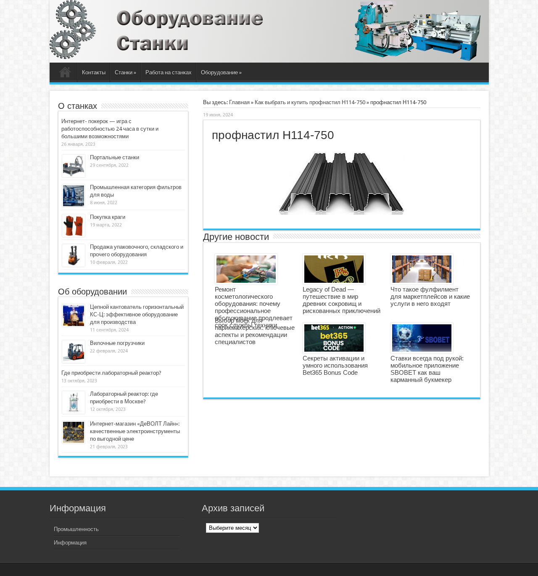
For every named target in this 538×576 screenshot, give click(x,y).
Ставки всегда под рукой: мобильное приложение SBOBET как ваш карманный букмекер (427, 369)
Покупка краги (107, 217)
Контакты (93, 72)
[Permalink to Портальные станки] (73, 166)
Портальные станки (114, 157)
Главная (65, 73)
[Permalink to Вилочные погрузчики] (73, 351)
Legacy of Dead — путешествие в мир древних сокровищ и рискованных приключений (341, 300)
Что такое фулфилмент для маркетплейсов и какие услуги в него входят (430, 296)
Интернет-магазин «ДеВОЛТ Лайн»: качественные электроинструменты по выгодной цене (135, 431)
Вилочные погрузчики (117, 343)
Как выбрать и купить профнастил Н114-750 (310, 102)
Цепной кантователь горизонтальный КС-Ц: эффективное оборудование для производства (137, 314)
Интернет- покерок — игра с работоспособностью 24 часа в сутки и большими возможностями (109, 128)
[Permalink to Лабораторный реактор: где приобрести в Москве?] (73, 402)
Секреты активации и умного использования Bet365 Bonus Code (335, 365)
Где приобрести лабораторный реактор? (111, 373)
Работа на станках (168, 72)
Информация (70, 542)
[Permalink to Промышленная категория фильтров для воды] (73, 195)
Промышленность (76, 529)
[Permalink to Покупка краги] (73, 225)
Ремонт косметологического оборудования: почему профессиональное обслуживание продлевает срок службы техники (254, 307)
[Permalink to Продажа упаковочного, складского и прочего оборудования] (73, 255)
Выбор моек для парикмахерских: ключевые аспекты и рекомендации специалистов (255, 331)
